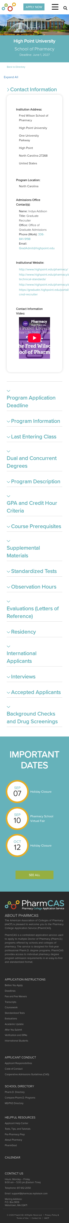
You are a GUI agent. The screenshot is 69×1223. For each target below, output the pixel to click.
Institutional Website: (30, 262)
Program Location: (28, 180)
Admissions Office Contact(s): (28, 202)
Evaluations (11, 1018)
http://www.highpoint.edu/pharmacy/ (43, 269)
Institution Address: (29, 109)
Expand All (11, 77)
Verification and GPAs (16, 1035)
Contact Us (36, 1218)
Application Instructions (25, 979)
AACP (46, 1218)
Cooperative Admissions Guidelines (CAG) (27, 1074)
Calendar (12, 1157)
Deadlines (10, 991)
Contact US (14, 1173)
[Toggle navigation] (55, 7)
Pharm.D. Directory (15, 1092)
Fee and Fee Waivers (16, 996)
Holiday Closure (41, 791)
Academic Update (14, 1024)
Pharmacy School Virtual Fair (41, 818)
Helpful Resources (20, 1117)
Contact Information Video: (29, 311)
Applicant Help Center (16, 1123)
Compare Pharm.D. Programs (20, 1097)
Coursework (11, 1007)
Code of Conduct (14, 1069)
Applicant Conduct (20, 1057)
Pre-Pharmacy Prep (15, 1134)
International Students (16, 1040)
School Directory (19, 1086)
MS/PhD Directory (14, 1103)
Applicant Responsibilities (18, 1063)
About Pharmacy (13, 1140)
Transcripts (10, 1002)
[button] (34, 90)
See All (34, 875)
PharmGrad (11, 1145)
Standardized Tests (15, 1013)
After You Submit (13, 1030)
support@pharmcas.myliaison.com (30, 1193)
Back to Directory (16, 67)
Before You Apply (14, 985)
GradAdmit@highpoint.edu (37, 248)
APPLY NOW (34, 7)
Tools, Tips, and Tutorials (17, 1129)
